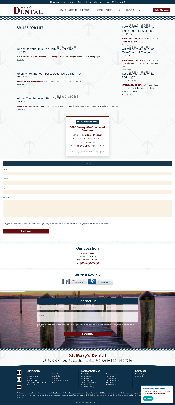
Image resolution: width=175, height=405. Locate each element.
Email (5, 179)
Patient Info (110, 10)
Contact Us (130, 10)
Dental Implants (86, 376)
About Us (87, 10)
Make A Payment (162, 10)
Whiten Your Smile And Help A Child (39, 98)
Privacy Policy (56, 374)
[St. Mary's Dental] (26, 10)
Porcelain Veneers (112, 374)
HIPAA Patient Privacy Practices (37, 382)
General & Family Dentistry (89, 382)
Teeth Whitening (111, 384)
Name (5, 169)
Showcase (99, 10)
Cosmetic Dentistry (87, 374)
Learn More (148, 398)
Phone (5, 188)
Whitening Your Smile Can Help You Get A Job (45, 49)
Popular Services (90, 371)
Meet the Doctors (32, 376)
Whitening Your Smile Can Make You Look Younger (138, 50)
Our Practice (34, 371)
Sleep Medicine (75, 10)
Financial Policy (32, 380)
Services (62, 10)
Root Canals (110, 376)
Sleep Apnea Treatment (113, 380)
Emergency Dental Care (88, 380)
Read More (126, 45)
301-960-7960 (82, 146)
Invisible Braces (86, 384)
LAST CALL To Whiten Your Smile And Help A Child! (138, 29)
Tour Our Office (31, 378)
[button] (138, 10)
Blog (121, 10)
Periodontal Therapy (87, 387)
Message (6, 197)
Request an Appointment (60, 380)
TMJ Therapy (110, 382)
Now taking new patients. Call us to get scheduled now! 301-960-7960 (87, 2)
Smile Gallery (139, 374)
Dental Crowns (85, 378)
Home (28, 374)
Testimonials (139, 376)
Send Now (25, 231)
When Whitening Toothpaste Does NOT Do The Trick (49, 73)
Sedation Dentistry (112, 378)
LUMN (97, 402)
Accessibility (56, 376)
